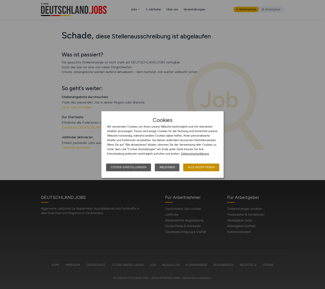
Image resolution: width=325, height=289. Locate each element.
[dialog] (162, 144)
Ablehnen (167, 167)
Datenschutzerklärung (195, 153)
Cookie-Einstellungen (128, 167)
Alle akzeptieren (201, 167)
